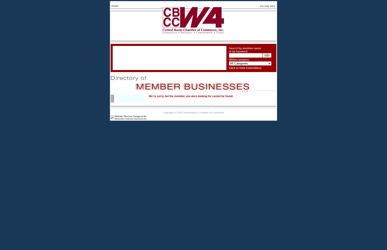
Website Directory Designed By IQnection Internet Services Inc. (131, 117)
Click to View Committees (245, 68)
